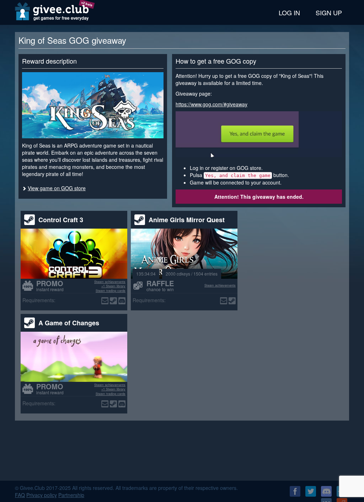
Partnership (71, 494)
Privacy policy (41, 494)
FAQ (20, 494)
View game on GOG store (57, 188)
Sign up (329, 12)
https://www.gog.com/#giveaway (211, 104)
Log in (289, 12)
